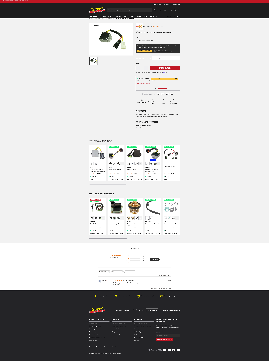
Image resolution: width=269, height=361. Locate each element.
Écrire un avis (155, 259)
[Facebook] (133, 310)
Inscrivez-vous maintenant (164, 339)
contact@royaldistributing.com (171, 310)
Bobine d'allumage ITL (114, 224)
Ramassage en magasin (170, 296)
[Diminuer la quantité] (138, 68)
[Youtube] (143, 310)
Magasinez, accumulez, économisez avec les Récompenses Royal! (134, 0)
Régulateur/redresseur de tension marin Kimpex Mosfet (97, 170)
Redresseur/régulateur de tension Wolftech (151, 170)
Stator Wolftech (94, 224)
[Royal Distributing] (97, 10)
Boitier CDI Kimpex (131, 169)
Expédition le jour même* (125, 296)
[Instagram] (136, 310)
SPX (144, 26)
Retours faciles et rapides (148, 296)
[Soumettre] (108, 10)
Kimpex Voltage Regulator (115, 169)
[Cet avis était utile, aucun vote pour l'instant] (166, 288)
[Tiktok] (140, 310)
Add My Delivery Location (143, 83)
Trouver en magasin (162, 88)
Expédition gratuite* (103, 296)
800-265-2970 (153, 310)
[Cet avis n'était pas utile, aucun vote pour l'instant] (169, 288)
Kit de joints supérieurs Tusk (171, 224)
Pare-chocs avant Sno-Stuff (152, 224)
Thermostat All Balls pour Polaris (133, 224)
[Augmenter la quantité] (146, 68)
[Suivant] (122, 163)
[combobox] (117, 272)
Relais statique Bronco (169, 166)
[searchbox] (103, 272)
